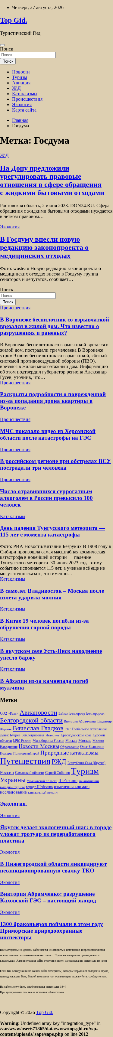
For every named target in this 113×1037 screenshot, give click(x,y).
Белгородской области (31, 720)
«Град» (13, 713)
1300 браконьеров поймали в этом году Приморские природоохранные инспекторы (51, 931)
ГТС (67, 729)
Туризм (19, 77)
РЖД (59, 761)
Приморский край (26, 753)
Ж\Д (16, 88)
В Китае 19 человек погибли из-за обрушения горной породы (44, 624)
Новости (21, 71)
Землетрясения (33, 735)
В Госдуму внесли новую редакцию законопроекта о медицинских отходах (44, 247)
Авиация (21, 82)
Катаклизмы (24, 93)
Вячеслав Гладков (38, 728)
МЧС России (22, 740)
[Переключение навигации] (2, 45)
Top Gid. (13, 20)
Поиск (6, 48)
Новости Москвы (39, 746)
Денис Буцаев (10, 735)
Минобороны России (48, 741)
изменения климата (71, 786)
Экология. (13, 804)
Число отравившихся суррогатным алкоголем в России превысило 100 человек (46, 498)
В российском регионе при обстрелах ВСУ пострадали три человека (55, 464)
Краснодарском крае (76, 735)
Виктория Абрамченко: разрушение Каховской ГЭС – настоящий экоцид (48, 897)
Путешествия (25, 761)
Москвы (98, 740)
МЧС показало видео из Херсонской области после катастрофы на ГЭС (48, 434)
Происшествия (27, 99)
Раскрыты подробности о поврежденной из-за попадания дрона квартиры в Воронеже (53, 401)
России (7, 772)
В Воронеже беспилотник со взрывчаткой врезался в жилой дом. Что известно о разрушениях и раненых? (54, 326)
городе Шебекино (39, 787)
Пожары (6, 753)
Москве (84, 740)
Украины (13, 780)
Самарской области (29, 773)
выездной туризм (12, 787)
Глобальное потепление (89, 729)
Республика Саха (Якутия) (86, 763)
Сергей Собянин (57, 773)
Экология (22, 104)
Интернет (52, 735)
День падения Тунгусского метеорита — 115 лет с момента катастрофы (52, 531)
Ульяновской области (42, 781)
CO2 (3, 714)
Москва (71, 741)
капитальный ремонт (43, 792)
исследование (13, 792)
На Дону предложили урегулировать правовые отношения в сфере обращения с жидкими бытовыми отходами (52, 180)
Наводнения (8, 746)
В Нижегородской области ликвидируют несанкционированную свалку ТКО (53, 867)
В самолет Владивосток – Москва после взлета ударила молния (52, 594)
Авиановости (38, 712)
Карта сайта (24, 110)
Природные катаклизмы (69, 752)
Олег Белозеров (92, 747)
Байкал (63, 713)
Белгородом (95, 713)
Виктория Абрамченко (80, 721)
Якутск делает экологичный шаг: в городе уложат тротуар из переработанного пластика (55, 834)
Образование (69, 746)
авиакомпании (89, 781)
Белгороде (77, 713)
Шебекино (67, 780)
